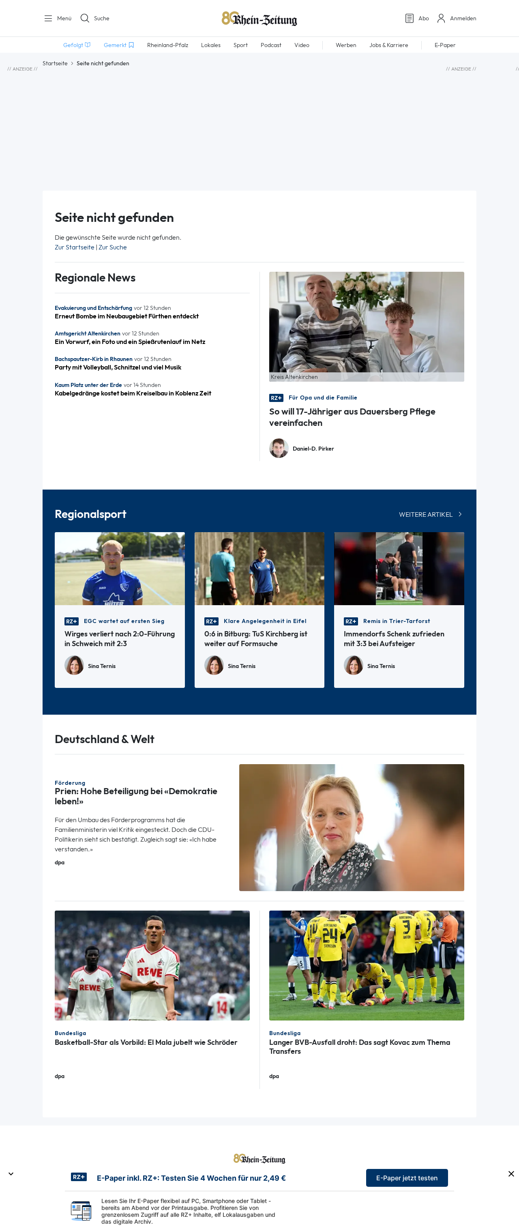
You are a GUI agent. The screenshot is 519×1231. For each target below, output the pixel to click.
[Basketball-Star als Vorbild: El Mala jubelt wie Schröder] (152, 964)
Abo (423, 18)
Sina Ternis (102, 666)
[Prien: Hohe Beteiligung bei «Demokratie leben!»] (352, 827)
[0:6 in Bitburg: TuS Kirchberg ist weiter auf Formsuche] (260, 568)
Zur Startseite (74, 247)
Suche (101, 18)
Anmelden (463, 18)
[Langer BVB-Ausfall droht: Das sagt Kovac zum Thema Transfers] (366, 964)
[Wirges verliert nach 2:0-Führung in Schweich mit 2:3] (120, 568)
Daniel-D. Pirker (313, 449)
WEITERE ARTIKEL (426, 514)
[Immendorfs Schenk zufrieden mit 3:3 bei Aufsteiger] (399, 568)
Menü (63, 18)
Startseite (55, 63)
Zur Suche (113, 247)
